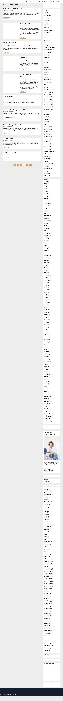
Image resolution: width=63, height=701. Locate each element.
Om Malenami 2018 (47, 111)
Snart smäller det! (9, 152)
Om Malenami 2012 (47, 101)
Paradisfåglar (8, 139)
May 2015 (45, 287)
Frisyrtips (45, 166)
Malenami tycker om (47, 89)
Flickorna (45, 24)
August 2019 (46, 205)
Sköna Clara (46, 156)
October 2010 (46, 379)
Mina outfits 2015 (47, 139)
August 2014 (46, 302)
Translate (47, 655)
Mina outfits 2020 (47, 148)
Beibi (45, 70)
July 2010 (45, 384)
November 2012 (46, 337)
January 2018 (46, 233)
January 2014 (46, 314)
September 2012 (47, 341)
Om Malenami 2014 (47, 104)
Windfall (45, 22)
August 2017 (46, 242)
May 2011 (45, 368)
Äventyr (45, 12)
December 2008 (47, 416)
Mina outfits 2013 (47, 136)
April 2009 (45, 410)
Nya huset (57, 1)
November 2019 (46, 200)
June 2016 (45, 265)
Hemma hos (46, 28)
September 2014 (47, 300)
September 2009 (47, 401)
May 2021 (45, 188)
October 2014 (46, 299)
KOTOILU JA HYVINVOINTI (48, 51)
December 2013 (46, 316)
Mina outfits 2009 (47, 129)
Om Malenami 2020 (47, 114)
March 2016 (46, 270)
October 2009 (46, 399)
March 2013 (46, 331)
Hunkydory (46, 124)
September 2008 (47, 421)
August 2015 (46, 282)
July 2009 (45, 405)
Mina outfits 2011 (47, 133)
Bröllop (45, 75)
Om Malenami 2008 (47, 94)
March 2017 (46, 250)
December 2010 (46, 376)
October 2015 (46, 279)
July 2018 (45, 223)
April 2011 (45, 369)
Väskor (45, 64)
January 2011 (46, 374)
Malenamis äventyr (47, 18)
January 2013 (46, 334)
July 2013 (45, 324)
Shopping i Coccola (47, 154)
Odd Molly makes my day (48, 151)
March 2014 (46, 310)
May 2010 (45, 388)
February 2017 (46, 252)
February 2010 (46, 393)
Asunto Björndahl (47, 69)
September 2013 (47, 321)
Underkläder (46, 159)
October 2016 (46, 258)
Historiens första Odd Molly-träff (50, 86)
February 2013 (46, 332)
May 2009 (45, 408)
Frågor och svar (47, 82)
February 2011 (46, 373)
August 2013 (46, 322)
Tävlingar (45, 116)
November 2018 (46, 216)
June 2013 (45, 326)
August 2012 (46, 342)
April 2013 (45, 329)
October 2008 (46, 420)
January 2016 (46, 274)
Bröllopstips (46, 77)
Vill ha (45, 161)
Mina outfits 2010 (47, 131)
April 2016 (45, 269)
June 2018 (45, 225)
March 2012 (46, 351)
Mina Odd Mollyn (47, 126)
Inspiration (46, 35)
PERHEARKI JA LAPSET (47, 163)
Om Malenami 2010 (47, 97)
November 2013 (46, 317)
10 (26, 165)
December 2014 (46, 295)
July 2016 (45, 263)
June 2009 (45, 406)
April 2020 (45, 191)
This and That (46, 117)
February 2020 (46, 195)
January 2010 (46, 394)
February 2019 (46, 211)
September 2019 (47, 203)
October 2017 (46, 238)
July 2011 (45, 364)
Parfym (45, 171)
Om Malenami (34, 1)
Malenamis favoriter (47, 169)
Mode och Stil (46, 1)
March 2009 (46, 411)
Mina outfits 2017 (47, 143)
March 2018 (46, 230)
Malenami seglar (47, 17)
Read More (6, 18)
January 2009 (46, 415)
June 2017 (45, 245)
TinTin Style (46, 158)
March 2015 (46, 290)
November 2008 (47, 418)
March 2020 (46, 193)
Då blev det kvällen (10, 42)
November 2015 (46, 277)
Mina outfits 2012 (47, 134)
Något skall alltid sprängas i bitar (15, 110)
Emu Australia (8, 96)
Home (23, 1)
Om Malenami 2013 (47, 102)
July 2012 (45, 344)
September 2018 (47, 220)
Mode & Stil (46, 55)
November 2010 (46, 378)
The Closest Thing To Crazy (12, 9)
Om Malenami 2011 (47, 99)
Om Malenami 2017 (47, 109)
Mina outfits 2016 (47, 141)
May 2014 (45, 307)
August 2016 (46, 262)
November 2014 (46, 297)
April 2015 (45, 289)
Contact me (28, 1)
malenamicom (50, 470)
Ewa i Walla (46, 122)
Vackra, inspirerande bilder (49, 47)
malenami (50, 468)
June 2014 (45, 305)
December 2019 (46, 198)
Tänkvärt (45, 44)
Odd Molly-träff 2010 (47, 92)
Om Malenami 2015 (47, 106)
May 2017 (45, 247)
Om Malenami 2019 (47, 112)
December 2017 (46, 235)
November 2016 (46, 257)
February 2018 (46, 232)
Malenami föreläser (47, 87)
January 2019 (46, 213)
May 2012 (45, 347)
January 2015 (46, 294)
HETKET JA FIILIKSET (47, 25)
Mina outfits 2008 (47, 128)
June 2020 (45, 190)
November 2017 (46, 237)
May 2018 (45, 226)
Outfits (52, 1)
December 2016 (46, 255)
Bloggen (45, 72)
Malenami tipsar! (47, 168)
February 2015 (46, 292)
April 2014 (45, 309)
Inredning (41, 1)
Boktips (45, 37)
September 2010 (47, 381)
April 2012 (45, 349)
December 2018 (46, 215)
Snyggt (45, 62)
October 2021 (46, 183)
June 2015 (45, 285)
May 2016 (45, 267)
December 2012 (46, 336)
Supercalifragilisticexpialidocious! (15, 125)
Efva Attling (46, 54)
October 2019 (46, 201)
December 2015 (46, 275)
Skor (45, 59)
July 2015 (45, 284)
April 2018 (45, 228)
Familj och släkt (47, 79)
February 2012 (46, 352)
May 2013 (45, 327)
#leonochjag (46, 67)
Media (45, 91)
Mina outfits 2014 (47, 138)
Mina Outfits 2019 (47, 146)
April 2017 (45, 248)
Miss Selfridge (24, 57)
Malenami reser (47, 15)
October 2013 (46, 319)
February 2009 (46, 413)
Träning (45, 45)
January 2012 (46, 354)
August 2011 (46, 363)
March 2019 (46, 210)
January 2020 (46, 196)
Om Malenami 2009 (47, 96)
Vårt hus (45, 33)
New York (45, 20)
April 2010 (45, 389)
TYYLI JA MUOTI (46, 175)
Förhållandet (46, 80)
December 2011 (46, 356)
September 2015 (47, 280)
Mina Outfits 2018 (47, 144)
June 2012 (45, 346)
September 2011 (47, 361)
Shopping (45, 57)
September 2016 (47, 260)
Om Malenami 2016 (47, 107)
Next (30, 165)
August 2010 (46, 383)
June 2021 (45, 186)
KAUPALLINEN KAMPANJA (48, 49)
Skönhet (45, 165)
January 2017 (46, 253)
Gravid (45, 84)
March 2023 (46, 181)
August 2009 (46, 403)
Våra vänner (46, 119)
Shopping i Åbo (47, 153)
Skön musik (46, 42)
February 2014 (46, 312)
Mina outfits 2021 (47, 149)
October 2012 (46, 339)
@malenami (46, 684)
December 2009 (47, 396)
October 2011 (46, 359)
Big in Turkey (46, 13)
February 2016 (46, 272)
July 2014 (45, 304)
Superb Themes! (15, 694)
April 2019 (45, 208)
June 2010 (45, 386)
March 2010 (46, 391)
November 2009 (47, 398)
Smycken (45, 60)
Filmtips (45, 39)
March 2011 (46, 371)
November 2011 (46, 357)
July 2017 (45, 243)
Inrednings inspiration (48, 30)
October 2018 (46, 218)
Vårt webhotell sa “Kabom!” (26, 75)
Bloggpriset (46, 74)
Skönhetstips (46, 173)
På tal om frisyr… (25, 23)
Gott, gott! (46, 40)
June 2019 (45, 206)
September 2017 (47, 240)
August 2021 (46, 185)
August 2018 (46, 221)
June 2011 (45, 366)
